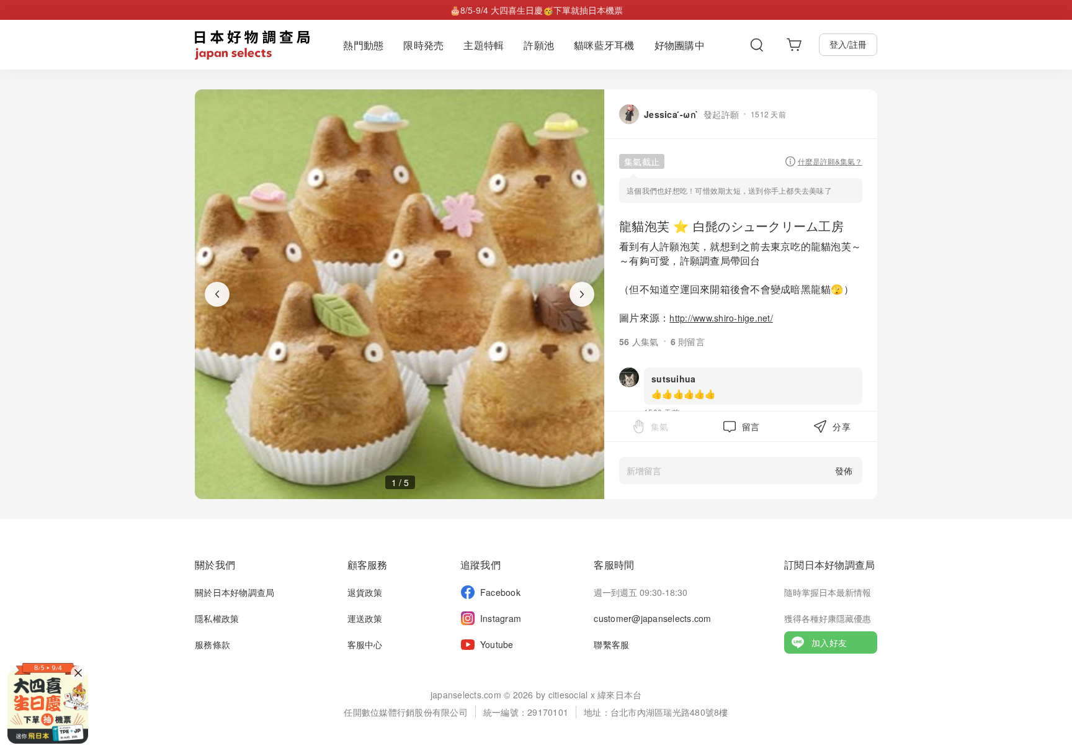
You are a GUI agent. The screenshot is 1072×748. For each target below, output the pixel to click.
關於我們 (215, 564)
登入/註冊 (848, 44)
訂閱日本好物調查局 (829, 564)
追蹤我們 (480, 564)
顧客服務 (367, 564)
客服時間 (614, 564)
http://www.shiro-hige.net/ (721, 318)
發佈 (843, 470)
